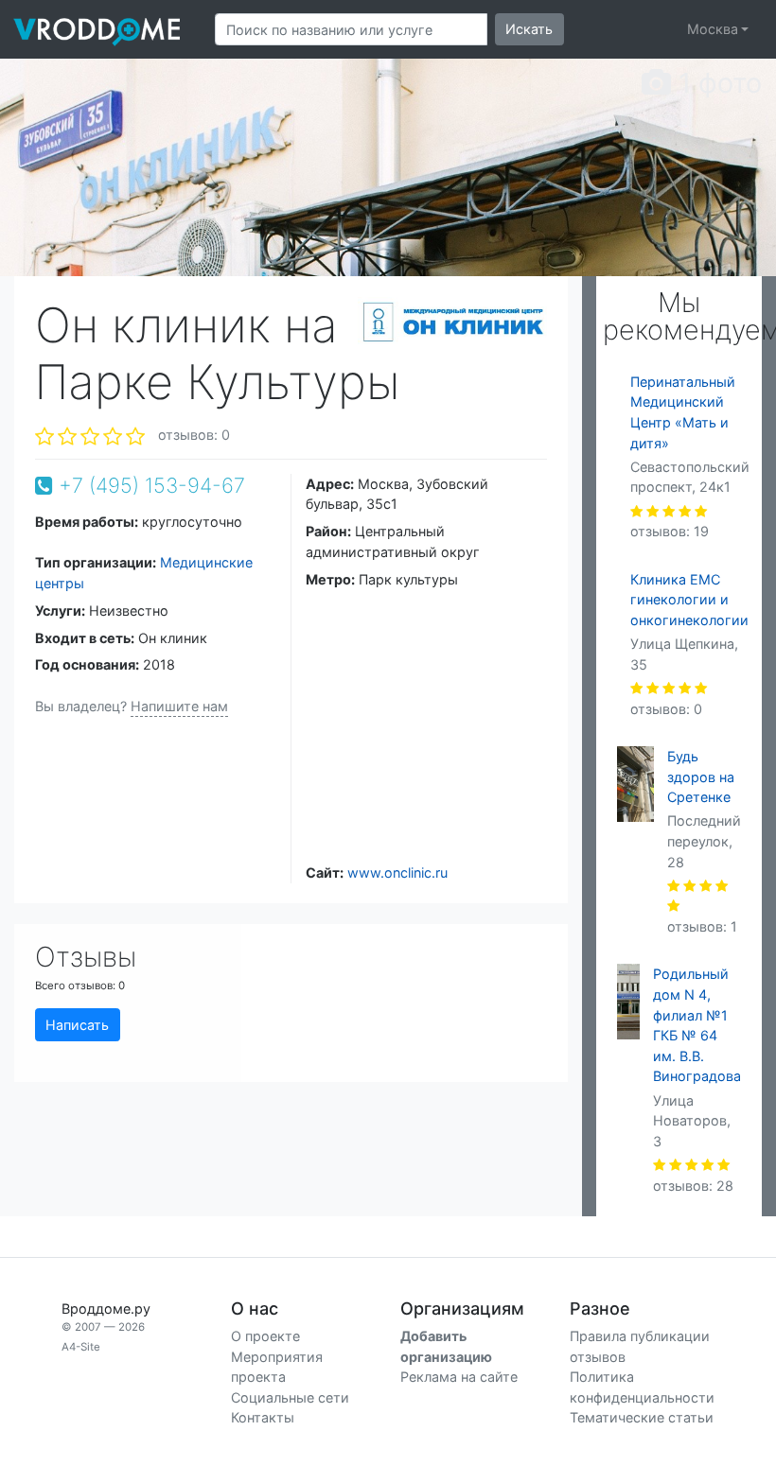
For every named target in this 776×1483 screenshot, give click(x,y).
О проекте (265, 1336)
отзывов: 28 (693, 1186)
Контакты (262, 1417)
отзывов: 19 (669, 531)
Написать (77, 1025)
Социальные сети (290, 1397)
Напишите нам (179, 706)
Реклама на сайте (459, 1377)
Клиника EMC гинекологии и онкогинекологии (689, 599)
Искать (529, 29)
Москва (712, 29)
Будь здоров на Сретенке (700, 776)
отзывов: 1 (702, 926)
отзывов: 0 (194, 435)
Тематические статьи (642, 1417)
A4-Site (81, 1346)
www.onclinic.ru (397, 872)
